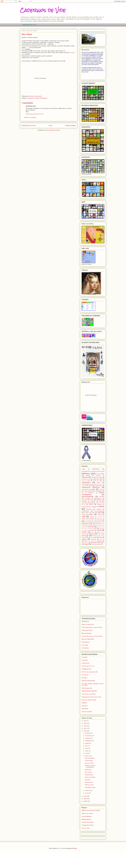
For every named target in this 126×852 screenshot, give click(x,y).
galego (92, 503)
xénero (102, 542)
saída (99, 530)
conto (93, 489)
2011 (85, 731)
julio (86, 746)
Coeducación (85, 663)
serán (101, 532)
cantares (85, 477)
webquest (84, 542)
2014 (85, 723)
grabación (98, 502)
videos (84, 539)
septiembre (88, 740)
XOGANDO (85, 708)
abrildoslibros (96, 469)
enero (87, 793)
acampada (85, 471)
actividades (93, 471)
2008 (85, 801)
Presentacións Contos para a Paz (91, 697)
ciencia (84, 484)
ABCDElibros (85, 621)
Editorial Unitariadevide (41, 98)
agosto (87, 743)
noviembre (88, 735)
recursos (90, 527)
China (98, 482)
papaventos (99, 518)
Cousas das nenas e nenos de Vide (92, 636)
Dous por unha (89, 763)
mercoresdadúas (99, 511)
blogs (102, 473)
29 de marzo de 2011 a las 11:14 (34, 114)
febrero (87, 790)
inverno (91, 504)
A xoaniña (84, 657)
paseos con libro (86, 520)
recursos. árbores (87, 528)
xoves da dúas (95, 544)
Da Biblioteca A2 (86, 669)
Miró (99, 513)
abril (86, 753)
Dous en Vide (85, 828)
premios (100, 522)
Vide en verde (89, 782)
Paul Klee (96, 520)
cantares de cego (97, 477)
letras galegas (92, 506)
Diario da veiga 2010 (88, 624)
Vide (84, 537)
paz (103, 520)
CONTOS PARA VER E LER (29, 25)
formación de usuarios (88, 501)
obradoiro (92, 516)
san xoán (94, 532)
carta (83, 480)
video (100, 537)
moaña (83, 514)
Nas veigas (85, 645)
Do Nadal (84, 677)
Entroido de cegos (90, 787)
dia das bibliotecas (88, 492)
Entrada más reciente (29, 125)
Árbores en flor (89, 784)
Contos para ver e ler (88, 666)
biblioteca (86, 473)
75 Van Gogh (89, 760)
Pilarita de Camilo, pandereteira (90, 766)
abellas (83, 469)
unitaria (91, 534)
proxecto (102, 523)
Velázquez (95, 535)
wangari (99, 541)
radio (84, 526)
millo (93, 512)
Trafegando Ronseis (87, 825)
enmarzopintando (87, 496)
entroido (102, 496)
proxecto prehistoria (99, 525)
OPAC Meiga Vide (87, 688)
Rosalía (92, 530)
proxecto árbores (88, 525)
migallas (87, 512)
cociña (90, 485)
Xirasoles (87, 780)
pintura (92, 522)
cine (84, 485)
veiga (86, 536)
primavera (95, 523)
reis (95, 528)
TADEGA (84, 703)
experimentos (98, 498)
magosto (98, 509)
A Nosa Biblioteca (87, 816)
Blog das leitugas (87, 633)
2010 (85, 796)
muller (90, 514)
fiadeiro (99, 499)
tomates (84, 534)
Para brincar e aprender (89, 694)
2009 (85, 798)
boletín (88, 475)
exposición (84, 499)
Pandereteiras (86, 642)
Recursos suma (100, 526)
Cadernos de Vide (43, 10)
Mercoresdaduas (90, 758)
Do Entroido (85, 675)
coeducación (98, 485)
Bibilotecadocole (86, 819)
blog (97, 473)
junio (86, 748)
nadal (83, 516)
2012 (85, 728)
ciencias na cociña (100, 484)
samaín (84, 532)
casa (88, 480)
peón (86, 522)
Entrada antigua (70, 125)
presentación (85, 523)
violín (101, 539)
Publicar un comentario (30, 117)
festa (91, 499)
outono (84, 518)
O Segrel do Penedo (88, 822)
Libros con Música (90, 777)
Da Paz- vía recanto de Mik (89, 672)
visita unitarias (91, 541)
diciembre (88, 733)
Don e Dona (88, 772)
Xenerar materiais (87, 711)
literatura (89, 509)
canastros (98, 475)
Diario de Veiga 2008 (88, 639)
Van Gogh (101, 534)
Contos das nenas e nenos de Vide (92, 627)
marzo (87, 756)
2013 (85, 726)
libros (102, 506)
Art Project (85, 660)
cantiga (94, 479)
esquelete (87, 498)
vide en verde (92, 537)
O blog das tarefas (87, 630)
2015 (85, 721)
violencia (93, 539)
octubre (87, 738)
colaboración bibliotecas (91, 487)
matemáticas (85, 511)
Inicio (50, 125)
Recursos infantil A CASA (89, 700)
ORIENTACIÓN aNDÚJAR (89, 691)
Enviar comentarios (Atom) (52, 130)
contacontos (85, 489)
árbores (101, 471)
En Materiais (85, 648)
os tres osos (99, 516)
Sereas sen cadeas (87, 813)
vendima (102, 535)
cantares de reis (86, 479)
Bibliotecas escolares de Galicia (91, 810)
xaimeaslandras (92, 542)
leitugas (84, 506)
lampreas (99, 504)
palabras (92, 518)
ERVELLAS (88, 769)
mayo (87, 751)
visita (83, 541)
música (100, 514)
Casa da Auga (97, 480)
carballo (100, 479)
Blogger (75, 848)
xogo (86, 544)
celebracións (30, 98)
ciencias (91, 484)
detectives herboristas (95, 491)
